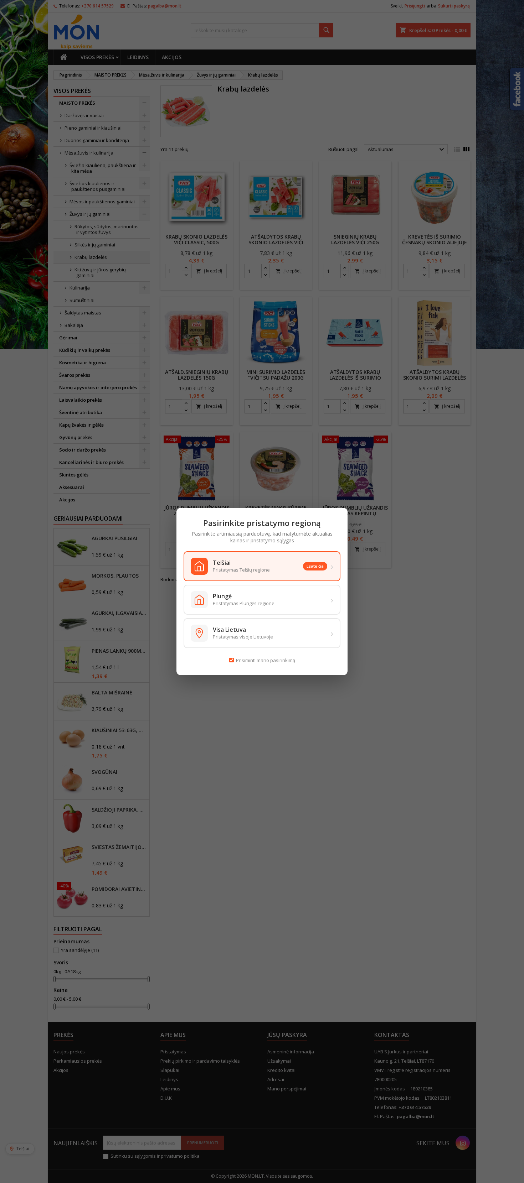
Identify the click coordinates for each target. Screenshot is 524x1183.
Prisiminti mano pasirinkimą (265, 660)
